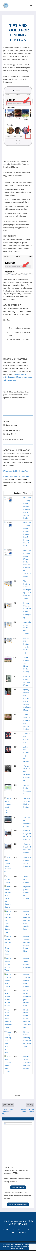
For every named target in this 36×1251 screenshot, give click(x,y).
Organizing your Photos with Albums (27, 628)
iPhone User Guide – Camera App (16, 477)
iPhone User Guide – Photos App (15, 471)
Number (17, 493)
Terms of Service (18, 1230)
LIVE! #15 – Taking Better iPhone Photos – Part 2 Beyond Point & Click (27, 534)
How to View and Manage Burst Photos (26, 980)
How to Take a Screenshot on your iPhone (27, 1062)
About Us (6, 1230)
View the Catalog (18, 1187)
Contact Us (22, 1232)
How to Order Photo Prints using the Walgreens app (27, 1018)
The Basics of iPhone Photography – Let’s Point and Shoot (27, 589)
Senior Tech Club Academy (18, 1204)
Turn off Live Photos (26, 879)
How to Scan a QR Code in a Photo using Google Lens (27, 920)
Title (25, 493)
